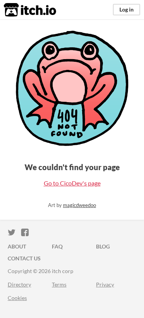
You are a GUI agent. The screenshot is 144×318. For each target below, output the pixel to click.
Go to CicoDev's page (72, 183)
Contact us (24, 258)
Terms (59, 284)
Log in (126, 9)
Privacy (105, 284)
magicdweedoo (79, 205)
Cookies (17, 298)
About (17, 246)
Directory (19, 284)
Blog (103, 246)
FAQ (57, 246)
